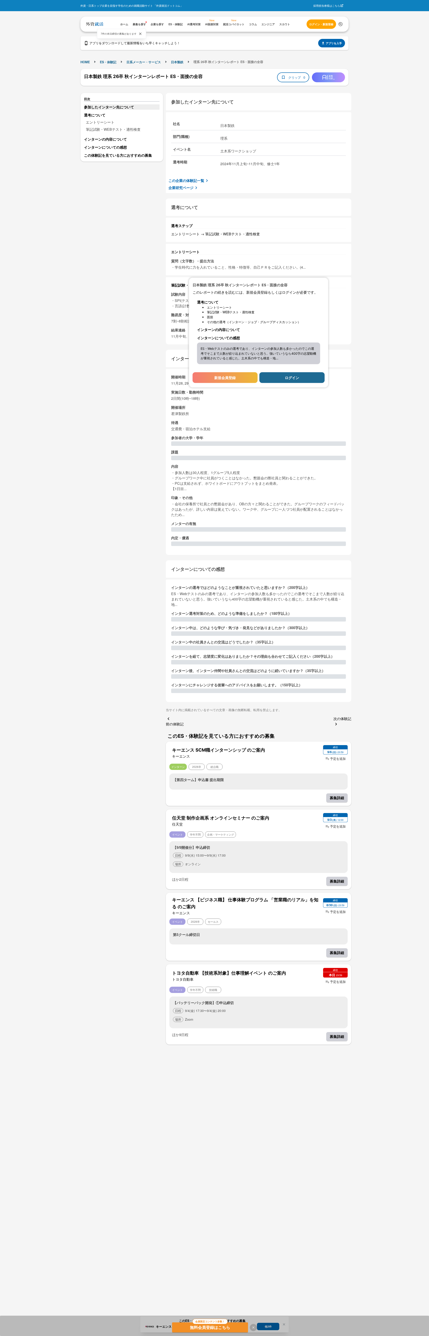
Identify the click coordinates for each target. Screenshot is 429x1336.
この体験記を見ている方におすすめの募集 (118, 155)
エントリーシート (100, 122)
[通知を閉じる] (140, 34)
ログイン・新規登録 (321, 24)
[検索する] (340, 24)
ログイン (292, 377)
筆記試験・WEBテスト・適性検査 (113, 129)
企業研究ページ (180, 187)
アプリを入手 (334, 43)
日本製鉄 (177, 62)
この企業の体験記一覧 (186, 180)
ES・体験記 (108, 62)
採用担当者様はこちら (326, 5)
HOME (85, 62)
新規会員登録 (225, 377)
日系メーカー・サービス (143, 62)
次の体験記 (342, 718)
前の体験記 (175, 724)
